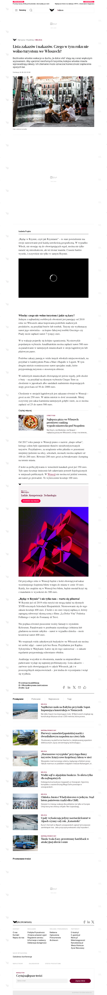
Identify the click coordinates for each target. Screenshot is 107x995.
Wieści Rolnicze (77, 945)
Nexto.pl (74, 938)
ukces (60, 10)
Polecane (36, 699)
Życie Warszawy (77, 948)
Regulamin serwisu (35, 938)
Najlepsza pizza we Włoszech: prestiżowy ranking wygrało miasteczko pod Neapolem (66, 422)
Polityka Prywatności (36, 932)
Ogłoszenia (54, 935)
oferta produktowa (53, 964)
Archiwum (54, 940)
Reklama (53, 932)
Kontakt (16, 935)
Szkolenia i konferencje (22, 957)
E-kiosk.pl (75, 932)
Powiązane (18, 699)
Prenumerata (55, 938)
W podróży (30, 40)
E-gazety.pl (75, 935)
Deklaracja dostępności (37, 943)
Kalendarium (34, 964)
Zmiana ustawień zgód (37, 935)
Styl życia (21, 40)
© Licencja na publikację (29, 683)
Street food (51, 415)
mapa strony (18, 964)
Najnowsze (54, 699)
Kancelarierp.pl (77, 943)
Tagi (69, 699)
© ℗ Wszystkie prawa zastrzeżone (33, 685)
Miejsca (38, 40)
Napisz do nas (18, 938)
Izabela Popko (25, 231)
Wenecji (52, 474)
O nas (15, 932)
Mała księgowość (78, 940)
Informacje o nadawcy (37, 940)
